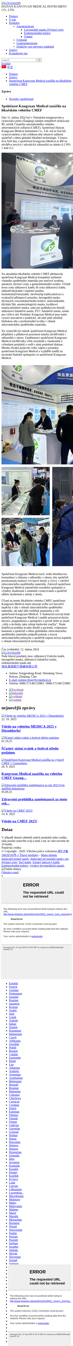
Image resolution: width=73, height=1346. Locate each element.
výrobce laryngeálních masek (47, 865)
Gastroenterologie (26, 43)
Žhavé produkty (29, 855)
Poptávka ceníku (11, 847)
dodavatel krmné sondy (15, 858)
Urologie (21, 39)
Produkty (14, 23)
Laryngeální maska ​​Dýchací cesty (44, 29)
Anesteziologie (25, 26)
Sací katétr (25, 862)
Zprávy (13, 50)
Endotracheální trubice (37, 33)
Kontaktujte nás (18, 53)
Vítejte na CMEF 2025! (19, 821)
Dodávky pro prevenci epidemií (35, 46)
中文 (10, 67)
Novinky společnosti (21, 99)
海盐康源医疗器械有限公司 (19, 666)
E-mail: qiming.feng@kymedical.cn (30, 680)
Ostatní (28, 36)
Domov (13, 16)
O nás (12, 19)
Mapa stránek (49, 855)
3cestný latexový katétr (45, 862)
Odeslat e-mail (10, 872)
